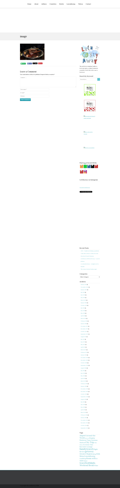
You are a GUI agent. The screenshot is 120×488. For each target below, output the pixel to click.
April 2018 (83, 315)
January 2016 (84, 386)
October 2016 (84, 362)
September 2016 (84, 365)
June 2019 (83, 295)
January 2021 (84, 284)
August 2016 (83, 368)
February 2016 (84, 383)
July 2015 (83, 402)
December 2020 (84, 287)
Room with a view (88, 459)
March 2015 (83, 412)
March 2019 (83, 300)
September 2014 (84, 428)
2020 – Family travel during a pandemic (90, 251)
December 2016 (84, 357)
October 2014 (84, 425)
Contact (88, 4)
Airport (83, 435)
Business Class (85, 440)
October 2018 (84, 305)
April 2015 (83, 409)
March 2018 (83, 318)
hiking (94, 454)
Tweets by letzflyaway (85, 187)
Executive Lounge (86, 447)
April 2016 (83, 378)
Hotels (61, 4)
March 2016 (83, 381)
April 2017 (83, 347)
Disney (81, 444)
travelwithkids (87, 462)
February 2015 (84, 415)
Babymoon (87, 438)
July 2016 (83, 370)
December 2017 (84, 326)
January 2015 (84, 417)
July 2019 (83, 292)
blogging (92, 438)
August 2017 (83, 336)
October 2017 (84, 331)
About (36, 4)
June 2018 (83, 310)
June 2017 (83, 342)
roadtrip (83, 458)
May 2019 (83, 297)
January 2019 (84, 302)
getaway (89, 451)
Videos (80, 4)
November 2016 (84, 360)
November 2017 (84, 328)
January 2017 (84, 355)
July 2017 (83, 339)
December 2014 (84, 420)
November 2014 (84, 422)
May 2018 (83, 313)
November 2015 (84, 391)
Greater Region (86, 454)
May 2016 (83, 375)
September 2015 (84, 396)
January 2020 (84, 289)
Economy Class (88, 445)
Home (29, 4)
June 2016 (83, 373)
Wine (96, 465)
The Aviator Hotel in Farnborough (89, 269)
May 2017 (83, 344)
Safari (85, 461)
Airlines (44, 4)
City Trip (89, 442)
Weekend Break (87, 465)
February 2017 (84, 352)
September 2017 (84, 334)
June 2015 (83, 404)
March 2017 (83, 349)
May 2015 (83, 407)
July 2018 (83, 308)
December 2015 (84, 388)
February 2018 (84, 321)
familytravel (86, 448)
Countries (53, 4)
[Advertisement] (60, 20)
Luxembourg (71, 4)
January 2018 (84, 323)
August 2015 (83, 399)
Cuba (95, 442)
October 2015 (84, 394)
